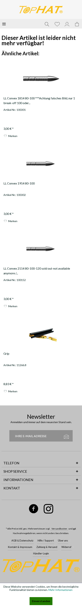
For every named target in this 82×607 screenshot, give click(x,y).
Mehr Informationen (60, 589)
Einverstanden (41, 601)
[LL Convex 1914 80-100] (41, 164)
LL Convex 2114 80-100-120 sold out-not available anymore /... (36, 271)
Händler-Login (41, 553)
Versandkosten (59, 528)
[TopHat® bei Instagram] (48, 509)
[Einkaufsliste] (57, 23)
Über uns (63, 540)
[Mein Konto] (67, 23)
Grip (6, 353)
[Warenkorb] (77, 23)
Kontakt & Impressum (20, 546)
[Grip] (41, 334)
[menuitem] (4, 23)
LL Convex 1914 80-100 (19, 183)
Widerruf (66, 546)
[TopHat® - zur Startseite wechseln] (41, 9)
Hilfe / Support (46, 540)
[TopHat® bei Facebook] (34, 509)
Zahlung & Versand (46, 546)
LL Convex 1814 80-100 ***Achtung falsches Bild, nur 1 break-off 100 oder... (39, 100)
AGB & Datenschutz (22, 540)
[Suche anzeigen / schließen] (47, 23)
